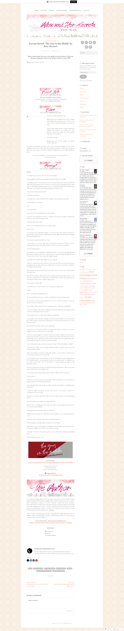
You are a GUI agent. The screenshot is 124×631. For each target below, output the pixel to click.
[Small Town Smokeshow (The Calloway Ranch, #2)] (95, 238)
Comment (69, 610)
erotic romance (84, 286)
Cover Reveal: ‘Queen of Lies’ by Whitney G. (64, 584)
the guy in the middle (44, 570)
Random (81, 94)
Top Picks (86, 10)
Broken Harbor (83, 218)
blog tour (86, 272)
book (30, 568)
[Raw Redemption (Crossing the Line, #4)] (95, 204)
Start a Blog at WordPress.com (62, 623)
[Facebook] (90, 42)
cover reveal (91, 283)
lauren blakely (94, 292)
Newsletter (56, 522)
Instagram (69, 522)
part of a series (90, 294)
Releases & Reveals (50, 41)
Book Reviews (83, 91)
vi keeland (84, 304)
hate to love (89, 292)
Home (36, 10)
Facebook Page (49, 522)
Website (31, 522)
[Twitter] (86, 42)
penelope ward (82, 297)
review (92, 300)
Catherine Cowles (84, 219)
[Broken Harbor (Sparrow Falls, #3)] (95, 221)
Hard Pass (82, 185)
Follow (83, 76)
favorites (88, 288)
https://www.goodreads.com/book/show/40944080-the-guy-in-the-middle (50, 462)
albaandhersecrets (55, 51)
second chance (82, 302)
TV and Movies (83, 104)
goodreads (83, 292)
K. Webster (83, 171)
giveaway (89, 290)
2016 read (93, 269)
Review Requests (61, 10)
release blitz (85, 300)
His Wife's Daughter (85, 170)
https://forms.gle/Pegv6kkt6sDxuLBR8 (50, 475)
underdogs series (58, 570)
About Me (43, 10)
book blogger (38, 568)
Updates (82, 107)
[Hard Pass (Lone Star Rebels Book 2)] (95, 188)
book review (90, 278)
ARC (83, 272)
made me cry (82, 294)
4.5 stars (85, 269)
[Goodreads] (82, 42)
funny (84, 290)
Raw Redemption (84, 201)
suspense (93, 302)
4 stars (81, 269)
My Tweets (82, 262)
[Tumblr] (90, 47)
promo (69, 568)
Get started (73, 1)
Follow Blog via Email (88, 63)
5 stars (89, 269)
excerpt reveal (50, 568)
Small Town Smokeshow (86, 235)
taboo (81, 304)
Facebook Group (39, 522)
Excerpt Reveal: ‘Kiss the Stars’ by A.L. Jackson (37, 584)
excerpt (92, 286)
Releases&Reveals (75, 10)
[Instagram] (94, 42)
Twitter (62, 522)
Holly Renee (83, 236)
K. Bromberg (83, 186)
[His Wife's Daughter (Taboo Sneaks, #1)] (95, 173)
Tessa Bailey (83, 203)
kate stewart (61, 568)
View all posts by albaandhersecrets (64, 553)
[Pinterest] (86, 47)
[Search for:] (88, 52)
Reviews (51, 10)
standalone (88, 302)
